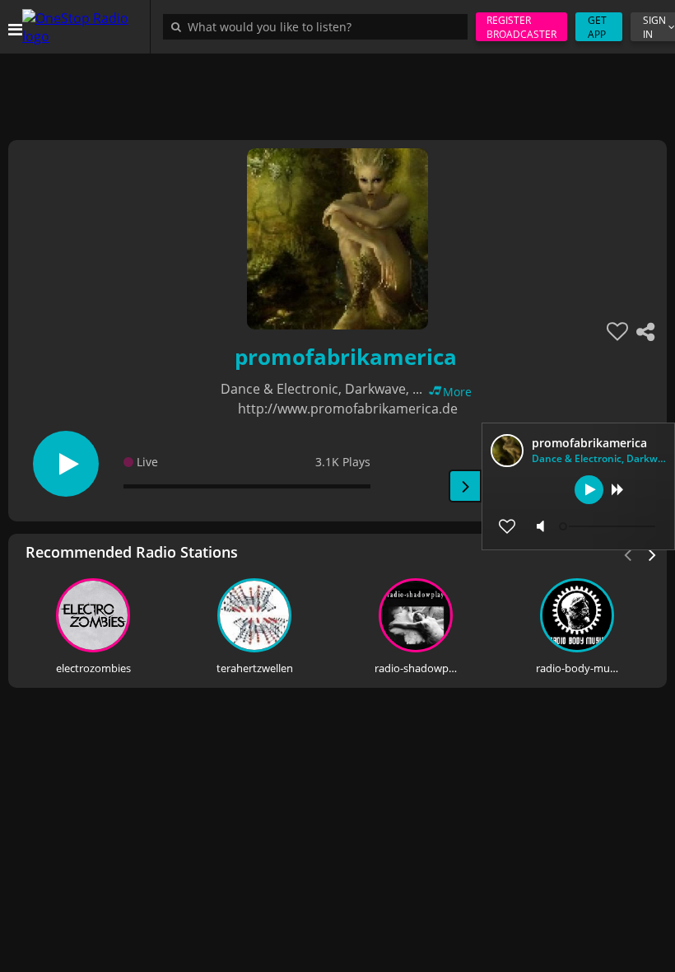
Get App (597, 27)
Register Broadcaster (521, 27)
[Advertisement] (337, 91)
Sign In (654, 27)
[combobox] (319, 26)
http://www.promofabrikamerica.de (348, 409)
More (457, 392)
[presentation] (652, 554)
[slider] (609, 526)
